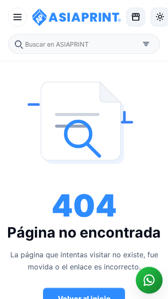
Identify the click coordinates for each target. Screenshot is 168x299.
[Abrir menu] (17, 17)
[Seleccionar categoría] (146, 44)
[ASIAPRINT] (76, 17)
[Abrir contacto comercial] (149, 280)
